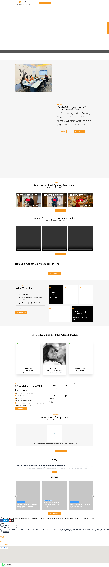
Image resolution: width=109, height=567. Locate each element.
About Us (61, 3)
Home (55, 3)
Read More (52, 300)
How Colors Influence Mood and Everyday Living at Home (54, 505)
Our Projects (20, 261)
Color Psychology (47, 502)
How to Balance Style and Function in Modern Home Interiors (25, 504)
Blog (81, 3)
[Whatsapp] (3, 564)
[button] (54, 51)
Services (68, 3)
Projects (75, 3)
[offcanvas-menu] (93, 3)
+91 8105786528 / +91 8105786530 (10, 526)
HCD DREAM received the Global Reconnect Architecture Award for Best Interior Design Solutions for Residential (54, 443)
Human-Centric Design (75, 500)
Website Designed (19, 565)
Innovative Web (27, 565)
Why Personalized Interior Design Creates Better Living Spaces (79, 504)
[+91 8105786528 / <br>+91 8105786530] (1, 525)
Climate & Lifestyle (21, 500)
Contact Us (88, 3)
